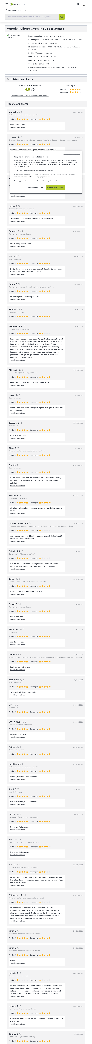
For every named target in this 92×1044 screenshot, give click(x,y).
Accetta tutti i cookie (55, 187)
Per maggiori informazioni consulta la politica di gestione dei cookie (38, 181)
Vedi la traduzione (17, 127)
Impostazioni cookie (35, 187)
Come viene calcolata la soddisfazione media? (30, 96)
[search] (62, 17)
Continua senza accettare (71, 153)
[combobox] (35, 17)
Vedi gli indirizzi (51, 43)
